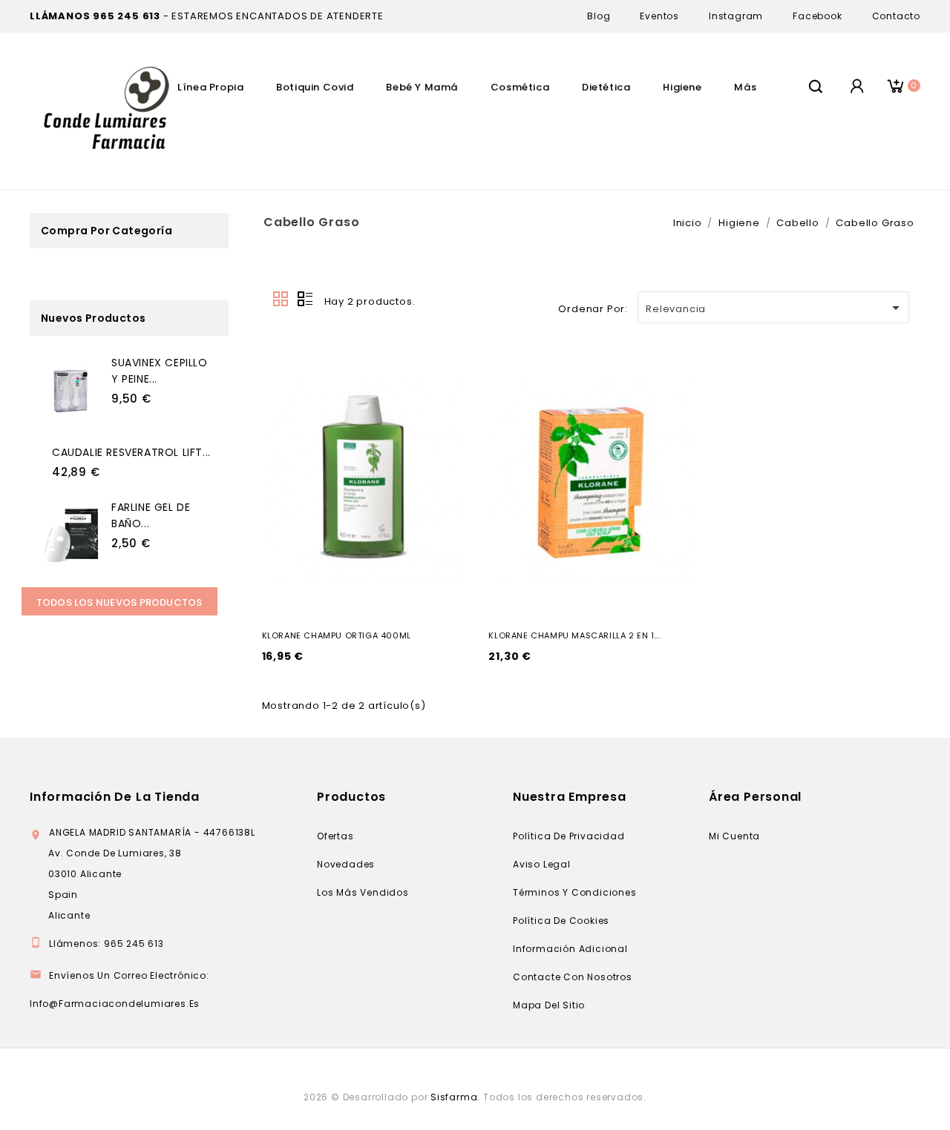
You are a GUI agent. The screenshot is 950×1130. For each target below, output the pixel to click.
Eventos (659, 16)
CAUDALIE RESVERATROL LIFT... (131, 452)
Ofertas (335, 836)
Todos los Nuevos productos (119, 602)
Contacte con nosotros (572, 977)
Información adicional (570, 948)
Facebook (817, 16)
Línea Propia (210, 87)
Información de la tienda (115, 796)
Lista (305, 299)
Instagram (736, 16)
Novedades (346, 864)
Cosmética (520, 87)
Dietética (606, 87)
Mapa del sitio (549, 1005)
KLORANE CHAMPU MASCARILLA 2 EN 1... (574, 635)
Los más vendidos (363, 892)
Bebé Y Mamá (422, 87)
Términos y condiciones (575, 892)
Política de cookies (561, 920)
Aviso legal (542, 864)
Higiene (682, 87)
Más (745, 87)
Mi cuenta (734, 836)
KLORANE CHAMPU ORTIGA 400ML (336, 635)
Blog (598, 16)
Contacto (896, 16)
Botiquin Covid (314, 87)
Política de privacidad (569, 836)
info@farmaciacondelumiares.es (115, 1003)
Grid (281, 299)
